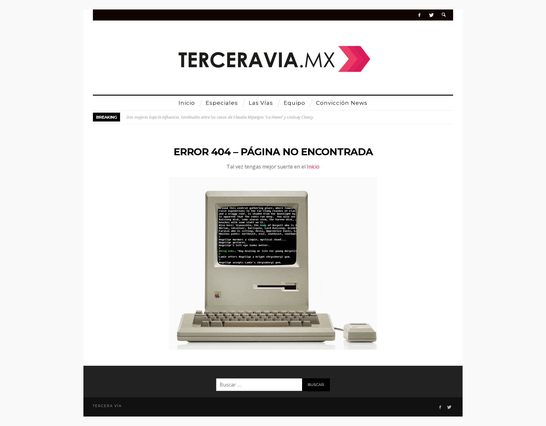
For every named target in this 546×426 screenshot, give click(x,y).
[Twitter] (431, 15)
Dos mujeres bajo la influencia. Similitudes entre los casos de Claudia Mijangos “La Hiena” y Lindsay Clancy (219, 117)
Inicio (313, 166)
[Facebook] (419, 15)
